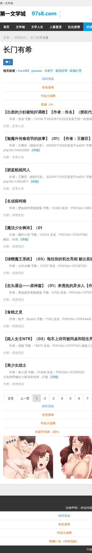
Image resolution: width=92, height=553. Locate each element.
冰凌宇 (48, 70)
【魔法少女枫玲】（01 (22, 227)
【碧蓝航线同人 (16, 170)
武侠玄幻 (20, 37)
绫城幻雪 (76, 70)
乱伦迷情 (74, 27)
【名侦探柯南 (14, 201)
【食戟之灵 (12, 312)
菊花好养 (61, 70)
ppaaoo (36, 70)
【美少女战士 (14, 365)
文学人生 (37, 27)
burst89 (23, 70)
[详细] (36, 150)
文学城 (20, 27)
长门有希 (36, 37)
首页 (6, 27)
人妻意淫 (56, 27)
